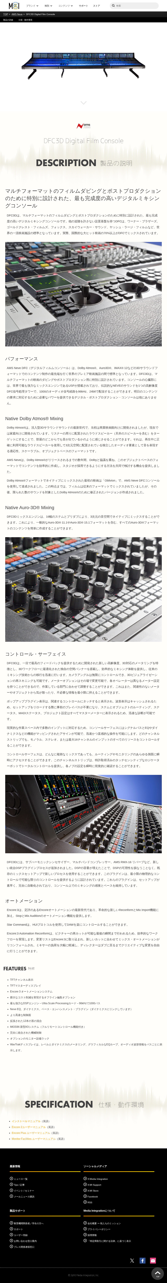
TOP (5, 14)
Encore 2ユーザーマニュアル (29, 1127)
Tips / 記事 (19, 1185)
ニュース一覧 (21, 1179)
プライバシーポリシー (99, 1229)
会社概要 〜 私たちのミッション (104, 1223)
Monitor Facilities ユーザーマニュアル (34, 1138)
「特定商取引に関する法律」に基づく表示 (109, 1241)
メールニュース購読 (24, 1196)
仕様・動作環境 (25, 20)
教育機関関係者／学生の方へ (29, 1223)
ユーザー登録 (21, 1235)
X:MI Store (93, 1190)
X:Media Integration (98, 1179)
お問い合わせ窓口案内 (25, 1241)
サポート (83, 5)
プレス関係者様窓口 (24, 1247)
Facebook (93, 1196)
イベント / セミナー (24, 1190)
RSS (90, 1202)
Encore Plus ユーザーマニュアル (31, 1133)
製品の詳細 (8, 20)
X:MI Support (94, 1185)
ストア (96, 5)
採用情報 (92, 1235)
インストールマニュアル (26, 1121)
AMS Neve (17, 14)
